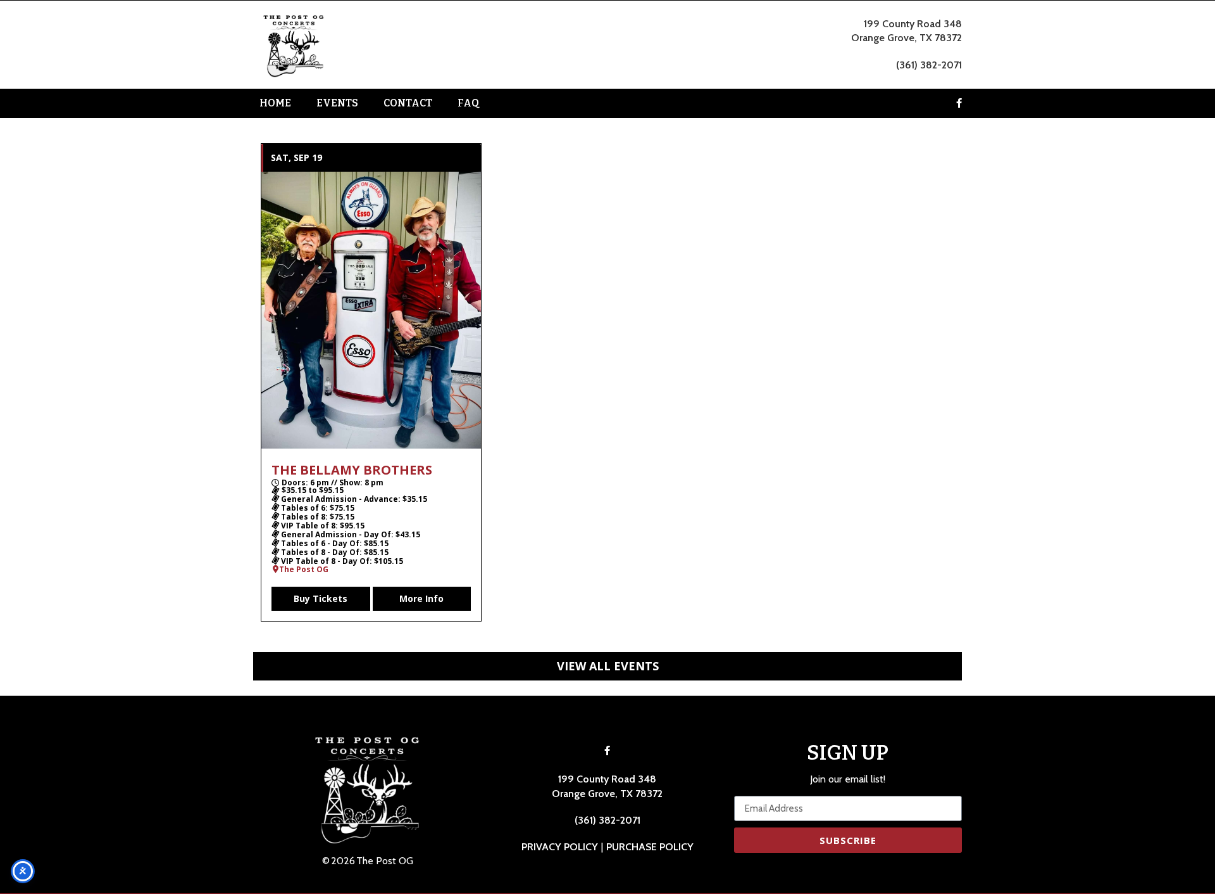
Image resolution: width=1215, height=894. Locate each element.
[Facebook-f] (958, 103)
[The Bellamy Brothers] (371, 310)
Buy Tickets (320, 598)
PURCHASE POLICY (650, 847)
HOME (275, 103)
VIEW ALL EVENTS (608, 666)
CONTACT (407, 103)
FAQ (468, 103)
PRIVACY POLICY (559, 847)
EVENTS (337, 103)
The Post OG (303, 569)
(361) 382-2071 (929, 65)
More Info (421, 598)
